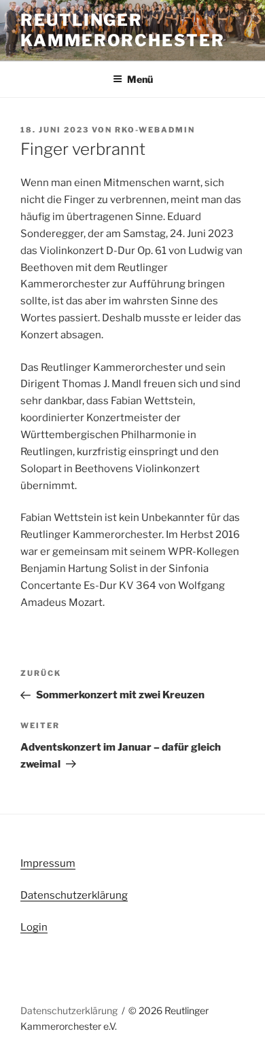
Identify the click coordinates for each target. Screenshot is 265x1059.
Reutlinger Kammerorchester (122, 30)
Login (34, 927)
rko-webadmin (155, 129)
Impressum (47, 863)
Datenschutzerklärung (74, 895)
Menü (140, 79)
